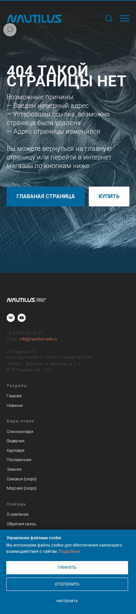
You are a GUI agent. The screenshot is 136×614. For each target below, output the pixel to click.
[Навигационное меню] (124, 18)
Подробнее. (70, 551)
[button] (109, 18)
